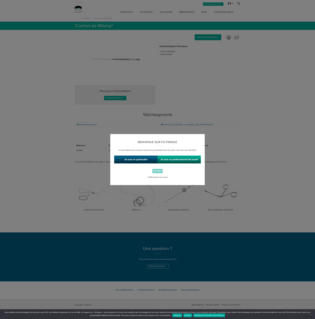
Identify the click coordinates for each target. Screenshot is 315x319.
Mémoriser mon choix (158, 177)
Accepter (177, 315)
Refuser (188, 315)
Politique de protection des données (209, 315)
